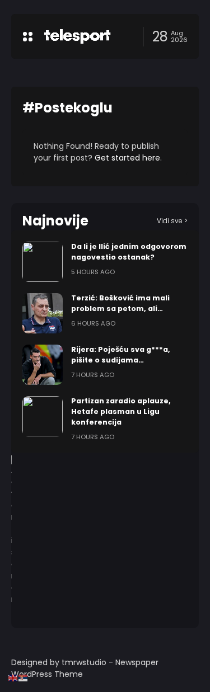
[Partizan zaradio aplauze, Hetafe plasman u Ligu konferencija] (42, 416)
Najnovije (55, 220)
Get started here (127, 157)
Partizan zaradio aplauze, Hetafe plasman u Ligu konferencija (121, 411)
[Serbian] (23, 677)
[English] (13, 677)
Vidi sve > (172, 220)
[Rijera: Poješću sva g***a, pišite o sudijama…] (42, 365)
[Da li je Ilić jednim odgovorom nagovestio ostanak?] (42, 262)
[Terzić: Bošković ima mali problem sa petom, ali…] (42, 313)
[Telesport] (77, 36)
